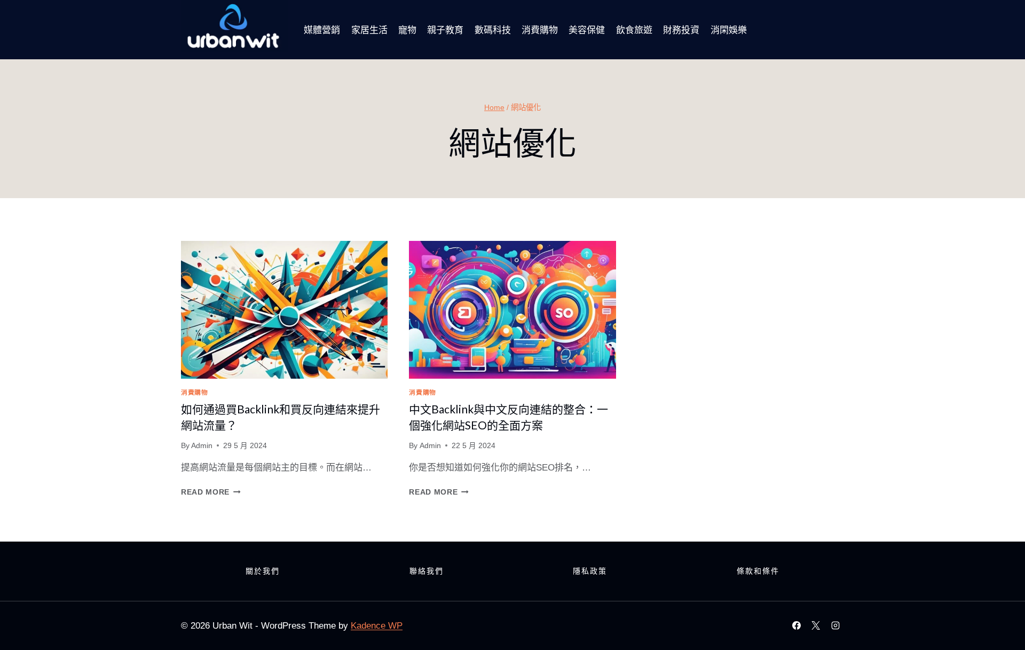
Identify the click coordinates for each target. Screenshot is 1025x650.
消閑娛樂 (729, 29)
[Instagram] (835, 625)
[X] (815, 625)
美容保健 (587, 29)
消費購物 (540, 29)
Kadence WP (377, 626)
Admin (201, 446)
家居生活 (369, 29)
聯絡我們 (426, 571)
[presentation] (284, 310)
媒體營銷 (322, 29)
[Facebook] (796, 625)
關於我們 (263, 571)
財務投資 (681, 29)
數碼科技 (493, 29)
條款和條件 (758, 571)
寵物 (407, 29)
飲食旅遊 (634, 29)
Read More (211, 492)
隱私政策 (590, 571)
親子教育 (445, 29)
